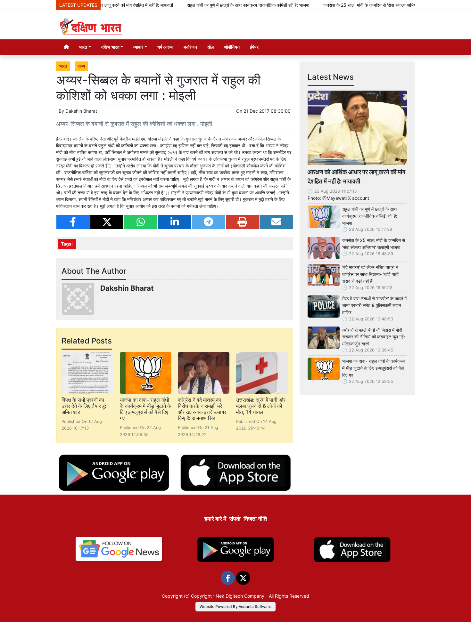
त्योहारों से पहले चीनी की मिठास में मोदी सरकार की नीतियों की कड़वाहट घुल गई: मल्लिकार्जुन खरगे (373, 336)
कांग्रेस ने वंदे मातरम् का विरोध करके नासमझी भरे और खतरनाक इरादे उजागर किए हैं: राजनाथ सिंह (202, 409)
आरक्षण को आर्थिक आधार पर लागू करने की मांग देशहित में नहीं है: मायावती (356, 176)
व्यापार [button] (138, 47)
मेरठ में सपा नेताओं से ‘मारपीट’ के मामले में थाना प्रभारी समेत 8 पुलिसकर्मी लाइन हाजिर (374, 305)
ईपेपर (254, 47)
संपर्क (234, 518)
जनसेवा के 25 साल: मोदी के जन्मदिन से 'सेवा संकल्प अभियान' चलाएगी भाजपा (368, 5)
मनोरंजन (190, 47)
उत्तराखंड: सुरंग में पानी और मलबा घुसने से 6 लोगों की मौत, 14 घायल (260, 406)
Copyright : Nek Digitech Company (227, 596)
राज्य (81, 66)
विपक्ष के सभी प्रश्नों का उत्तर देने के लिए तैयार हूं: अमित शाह (84, 406)
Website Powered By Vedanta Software (235, 606)
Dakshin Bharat (81, 111)
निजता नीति (255, 518)
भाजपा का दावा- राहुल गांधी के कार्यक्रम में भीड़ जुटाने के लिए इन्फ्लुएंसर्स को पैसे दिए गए (145, 409)
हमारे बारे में (215, 518)
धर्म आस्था (165, 47)
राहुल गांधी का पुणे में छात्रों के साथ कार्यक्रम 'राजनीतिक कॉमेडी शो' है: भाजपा (232, 5)
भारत (63, 66)
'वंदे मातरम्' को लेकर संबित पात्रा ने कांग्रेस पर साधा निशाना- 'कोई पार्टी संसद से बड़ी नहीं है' (370, 274)
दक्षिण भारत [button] (110, 47)
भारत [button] (83, 47)
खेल (210, 47)
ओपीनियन (232, 47)
